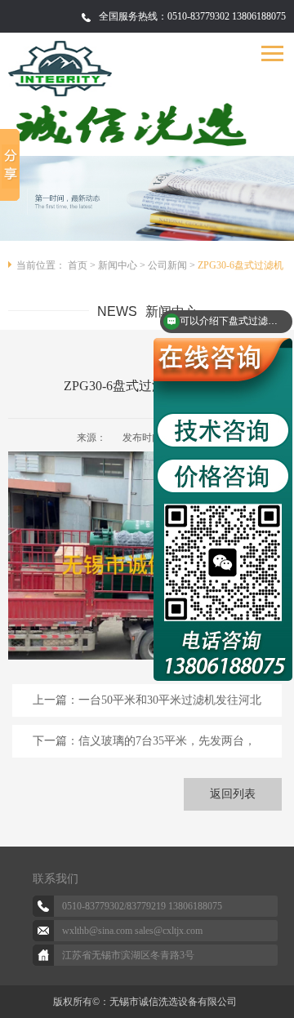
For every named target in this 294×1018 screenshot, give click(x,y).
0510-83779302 (93, 906)
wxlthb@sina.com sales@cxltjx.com (132, 930)
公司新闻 (167, 265)
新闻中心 (117, 265)
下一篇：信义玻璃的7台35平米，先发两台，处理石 (144, 746)
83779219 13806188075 (174, 906)
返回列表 (233, 794)
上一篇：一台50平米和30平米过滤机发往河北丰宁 (147, 705)
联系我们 (55, 879)
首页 (77, 265)
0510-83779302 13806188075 (226, 16)
